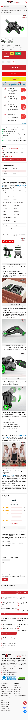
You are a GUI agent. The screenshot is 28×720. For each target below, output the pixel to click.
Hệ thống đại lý (4, 687)
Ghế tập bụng (17, 689)
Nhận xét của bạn (6, 545)
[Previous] (3, 26)
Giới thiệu (3, 685)
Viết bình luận (14, 523)
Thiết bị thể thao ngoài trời (20, 695)
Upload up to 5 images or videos (10, 557)
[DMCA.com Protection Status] (21, 678)
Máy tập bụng (18, 10)
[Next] (25, 26)
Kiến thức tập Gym (5, 704)
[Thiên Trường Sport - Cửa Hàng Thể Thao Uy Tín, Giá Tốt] (14, 2)
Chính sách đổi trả (5, 695)
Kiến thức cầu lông (5, 706)
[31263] (13, 62)
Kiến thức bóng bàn (5, 702)
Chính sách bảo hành (6, 693)
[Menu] (2, 6)
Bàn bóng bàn (17, 691)
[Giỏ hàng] (26, 2)
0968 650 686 (6, 670)
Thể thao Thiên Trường (8, 475)
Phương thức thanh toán (6, 691)
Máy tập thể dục (10, 10)
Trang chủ (3, 10)
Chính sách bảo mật (5, 697)
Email (3, 568)
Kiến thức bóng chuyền (6, 710)
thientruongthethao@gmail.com (10, 672)
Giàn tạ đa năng (17, 687)
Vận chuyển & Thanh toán (7, 689)
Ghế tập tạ (16, 685)
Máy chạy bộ (17, 693)
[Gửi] (25, 6)
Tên (3, 562)
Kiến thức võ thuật (5, 708)
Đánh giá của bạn (6, 541)
